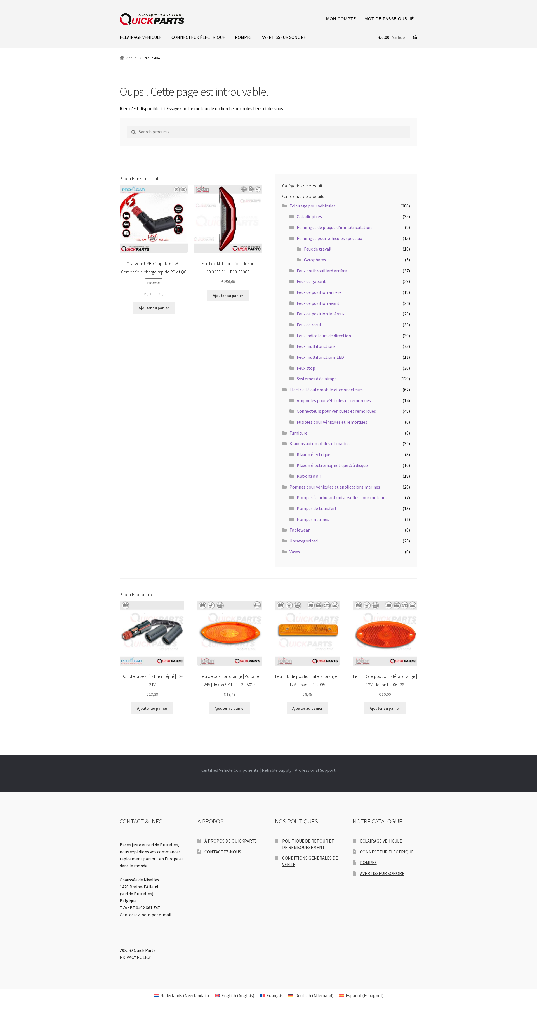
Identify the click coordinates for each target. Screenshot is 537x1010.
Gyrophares (315, 260)
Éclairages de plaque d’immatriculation (334, 227)
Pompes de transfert (317, 508)
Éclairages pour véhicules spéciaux (329, 238)
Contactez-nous (135, 914)
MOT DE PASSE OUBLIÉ (389, 18)
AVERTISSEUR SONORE (284, 37)
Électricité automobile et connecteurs (326, 389)
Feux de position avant (318, 303)
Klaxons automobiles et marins (319, 443)
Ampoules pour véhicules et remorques (334, 400)
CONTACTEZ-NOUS (222, 852)
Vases (294, 551)
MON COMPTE (341, 18)
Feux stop (306, 368)
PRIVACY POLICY (135, 957)
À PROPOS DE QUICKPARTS (230, 841)
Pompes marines (313, 519)
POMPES (243, 37)
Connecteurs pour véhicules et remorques (336, 411)
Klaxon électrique (313, 454)
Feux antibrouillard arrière (322, 270)
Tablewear (299, 530)
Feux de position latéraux (321, 314)
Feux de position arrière (319, 292)
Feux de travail (317, 249)
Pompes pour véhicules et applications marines (334, 487)
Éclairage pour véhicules (312, 206)
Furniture (298, 433)
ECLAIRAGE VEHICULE (141, 37)
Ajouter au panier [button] (154, 307)
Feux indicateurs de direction (324, 335)
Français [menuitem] (275, 995)
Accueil (132, 57)
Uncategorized (303, 541)
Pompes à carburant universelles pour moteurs (342, 497)
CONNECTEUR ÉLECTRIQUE (198, 37)
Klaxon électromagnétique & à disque (332, 465)
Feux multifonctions (316, 346)
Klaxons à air (309, 476)
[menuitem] (181, 995)
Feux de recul (309, 324)
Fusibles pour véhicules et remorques (332, 422)
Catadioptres (309, 216)
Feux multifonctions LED (320, 357)
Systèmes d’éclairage (317, 378)
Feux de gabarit (311, 281)
